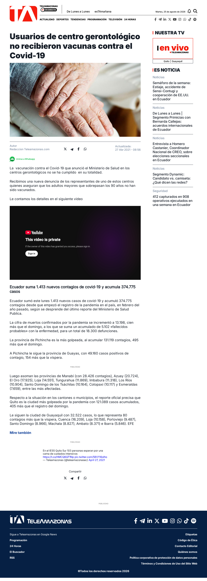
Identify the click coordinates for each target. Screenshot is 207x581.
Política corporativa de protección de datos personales (163, 557)
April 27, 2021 (97, 460)
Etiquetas (191, 534)
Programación (97, 19)
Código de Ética (187, 540)
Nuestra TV (169, 32)
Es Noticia (167, 70)
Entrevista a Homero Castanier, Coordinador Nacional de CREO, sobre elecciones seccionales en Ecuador (172, 152)
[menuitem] (47, 19)
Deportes (62, 19)
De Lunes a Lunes (78, 11)
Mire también (20, 433)
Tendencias (78, 19)
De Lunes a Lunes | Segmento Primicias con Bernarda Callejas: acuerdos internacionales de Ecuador (172, 121)
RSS (12, 557)
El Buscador (17, 551)
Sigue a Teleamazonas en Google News (33, 534)
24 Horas (130, 19)
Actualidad (47, 19)
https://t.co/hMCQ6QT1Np (58, 457)
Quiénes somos (187, 551)
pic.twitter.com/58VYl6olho (91, 457)
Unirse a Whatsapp (25, 159)
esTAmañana (103, 11)
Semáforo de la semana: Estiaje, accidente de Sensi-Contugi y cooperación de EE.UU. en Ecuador (172, 91)
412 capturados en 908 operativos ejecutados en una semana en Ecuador (172, 201)
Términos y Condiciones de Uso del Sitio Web (169, 563)
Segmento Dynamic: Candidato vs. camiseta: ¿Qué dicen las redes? (172, 178)
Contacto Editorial (186, 546)
